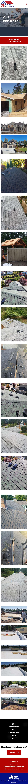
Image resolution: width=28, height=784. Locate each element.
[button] (26, 4)
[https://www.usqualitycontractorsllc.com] (7, 4)
